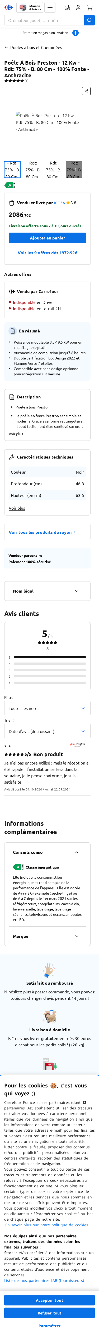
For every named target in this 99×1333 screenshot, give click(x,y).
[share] (86, 91)
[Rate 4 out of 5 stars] (18, 80)
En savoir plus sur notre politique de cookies (46, 1224)
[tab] (12, 169)
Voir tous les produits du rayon (40, 532)
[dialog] (49, 1204)
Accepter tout (49, 1300)
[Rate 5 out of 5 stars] (22, 80)
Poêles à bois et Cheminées (36, 47)
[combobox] (49, 20)
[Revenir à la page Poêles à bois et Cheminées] (6, 47)
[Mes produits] (67, 7)
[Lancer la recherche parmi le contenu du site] (89, 20)
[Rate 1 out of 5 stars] (6, 80)
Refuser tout (50, 1313)
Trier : (8, 720)
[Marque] (76, 936)
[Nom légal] (76, 591)
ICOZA (59, 202)
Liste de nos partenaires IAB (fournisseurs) (44, 1280)
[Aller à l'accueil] (8, 7)
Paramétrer (50, 1325)
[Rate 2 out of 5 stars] (10, 80)
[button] (49, 7)
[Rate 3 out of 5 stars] (14, 80)
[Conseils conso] (76, 852)
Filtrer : (10, 697)
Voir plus (16, 433)
